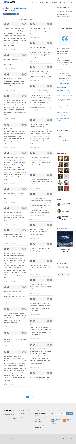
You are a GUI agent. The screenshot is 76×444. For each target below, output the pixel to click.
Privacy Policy (14, 440)
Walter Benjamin (68, 19)
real (71, 95)
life (61, 95)
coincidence (60, 92)
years (64, 95)
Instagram (22, 415)
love (63, 267)
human (59, 272)
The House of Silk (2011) (65, 75)
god (63, 269)
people (61, 90)
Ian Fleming (66, 140)
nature (67, 267)
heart (63, 274)
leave (58, 95)
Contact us (5, 423)
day (63, 276)
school (69, 92)
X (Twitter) (22, 417)
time (65, 90)
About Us (20, 440)
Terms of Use (6, 440)
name (68, 90)
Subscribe (69, 413)
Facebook (22, 413)
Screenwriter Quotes (62, 115)
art (58, 274)
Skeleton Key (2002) (64, 81)
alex (58, 90)
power (67, 269)
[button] (71, 1)
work (69, 272)
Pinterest (22, 420)
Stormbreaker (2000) (64, 73)
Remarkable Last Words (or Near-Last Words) (67, 218)
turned (67, 95)
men (59, 276)
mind (64, 272)
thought (65, 92)
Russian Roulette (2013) (65, 83)
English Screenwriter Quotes (64, 112)
